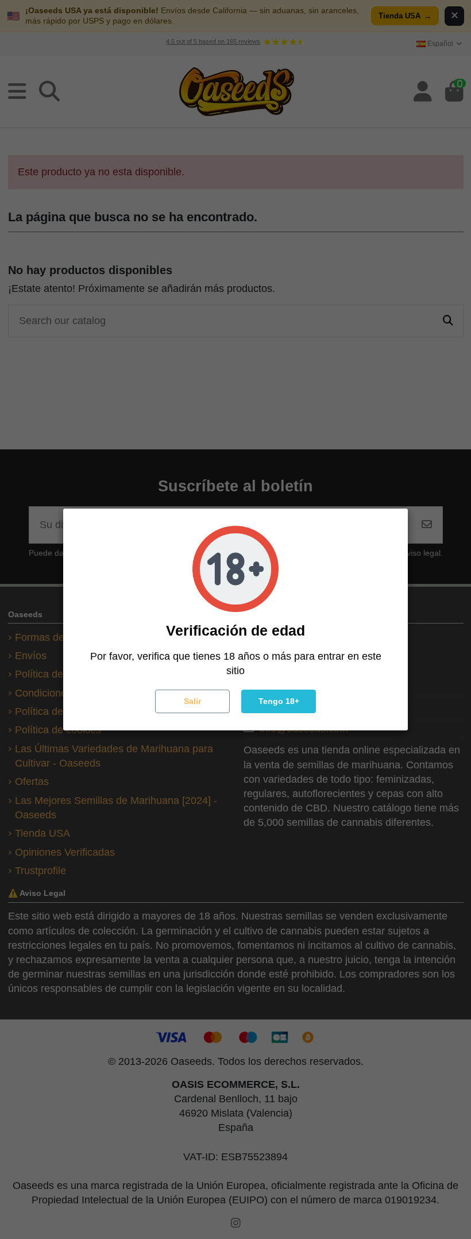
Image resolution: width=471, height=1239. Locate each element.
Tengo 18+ (278, 701)
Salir (192, 701)
